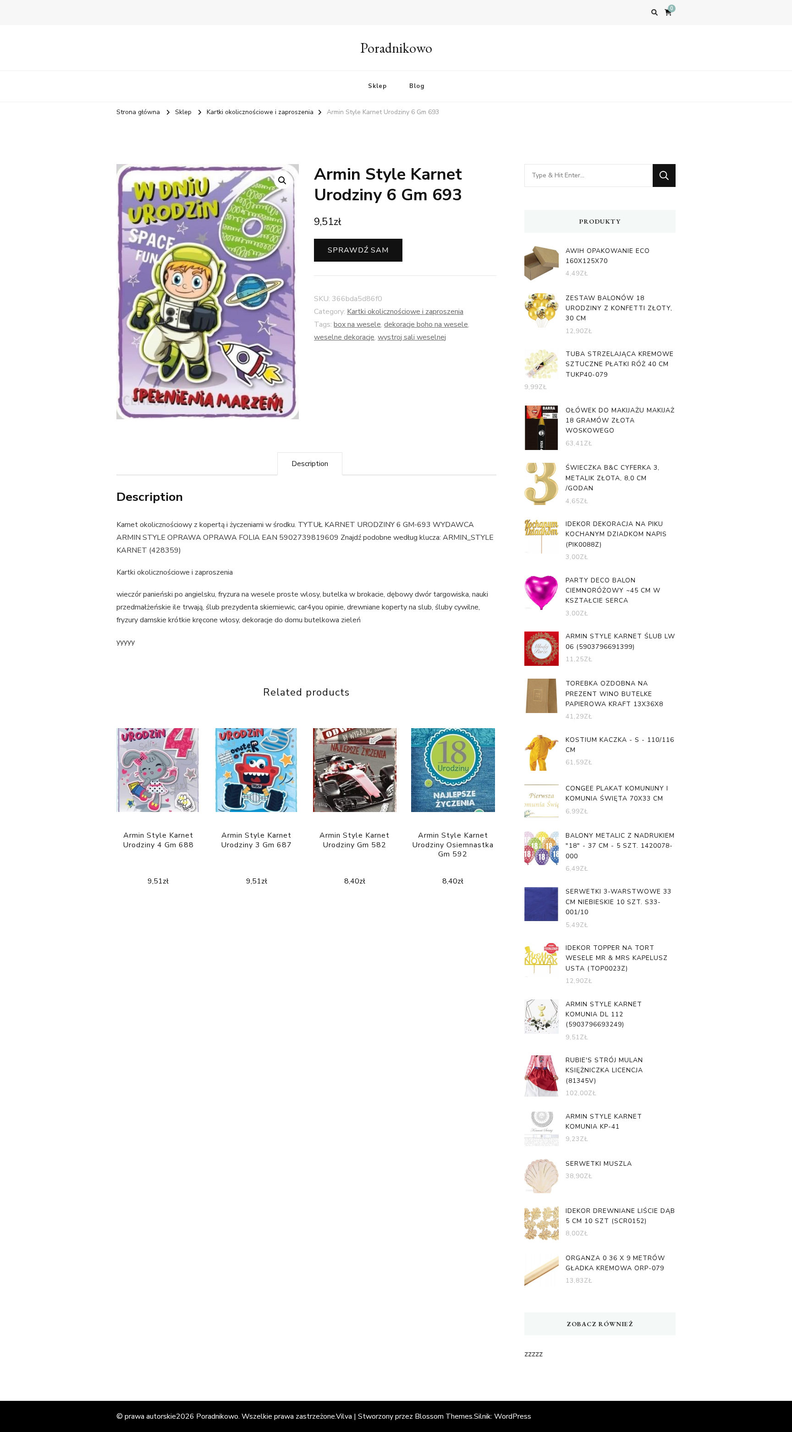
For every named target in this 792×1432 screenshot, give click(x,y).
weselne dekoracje (344, 337)
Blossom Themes (444, 1416)
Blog (416, 86)
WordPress (512, 1416)
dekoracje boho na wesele (426, 324)
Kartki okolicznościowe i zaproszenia (405, 312)
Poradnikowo (396, 48)
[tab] (309, 463)
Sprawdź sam (358, 250)
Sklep (377, 86)
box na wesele (357, 324)
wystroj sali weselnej (412, 337)
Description (310, 464)
